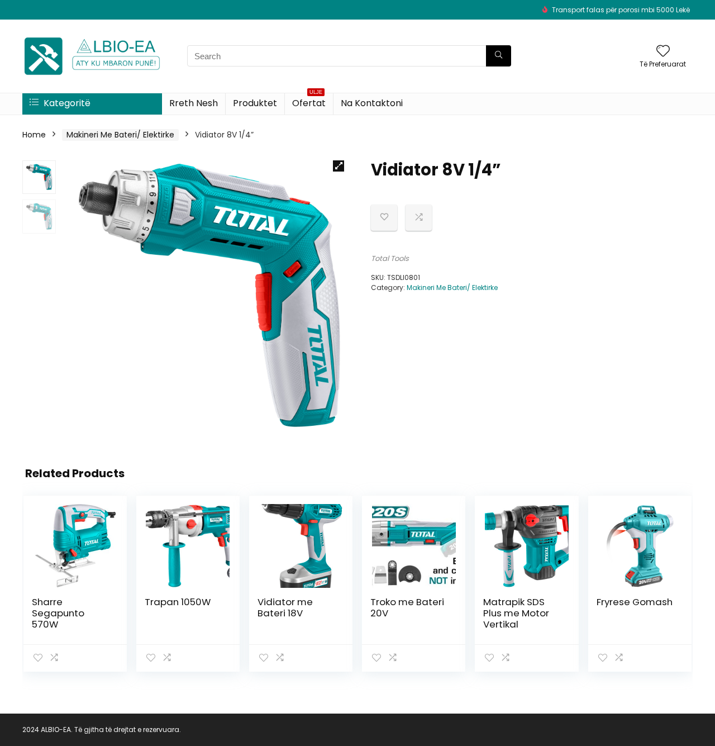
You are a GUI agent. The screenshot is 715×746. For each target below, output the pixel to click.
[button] (338, 166)
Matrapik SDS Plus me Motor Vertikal (516, 613)
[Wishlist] (663, 51)
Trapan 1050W (178, 602)
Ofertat (309, 101)
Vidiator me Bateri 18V (285, 607)
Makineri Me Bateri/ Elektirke (120, 134)
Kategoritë (65, 103)
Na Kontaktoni (372, 103)
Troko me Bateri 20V (407, 607)
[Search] (498, 55)
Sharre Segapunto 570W (58, 613)
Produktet (255, 103)
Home (34, 134)
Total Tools (390, 258)
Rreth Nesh (193, 103)
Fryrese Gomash (635, 602)
